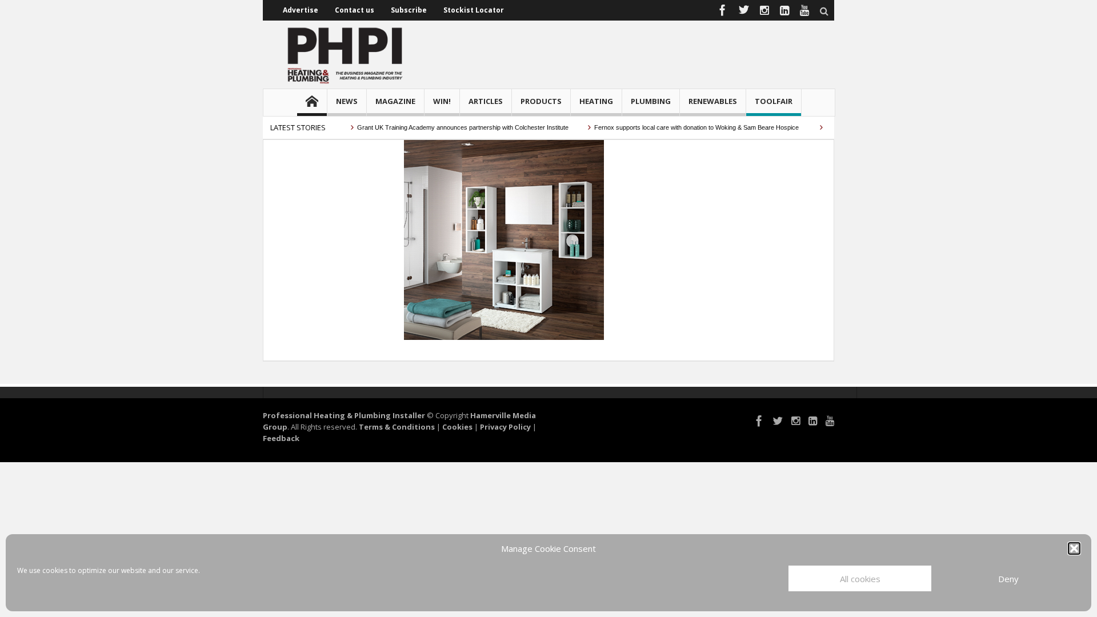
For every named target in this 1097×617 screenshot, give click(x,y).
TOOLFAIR (773, 101)
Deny (1008, 578)
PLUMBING (651, 101)
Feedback (281, 438)
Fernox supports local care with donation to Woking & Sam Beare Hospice (689, 127)
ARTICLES (486, 101)
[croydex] (503, 239)
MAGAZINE (395, 101)
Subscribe (409, 10)
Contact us (354, 10)
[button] (1074, 548)
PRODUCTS (541, 101)
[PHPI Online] (345, 54)
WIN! (442, 101)
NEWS (347, 101)
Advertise (300, 10)
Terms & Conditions (397, 427)
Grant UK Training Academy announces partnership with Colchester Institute (454, 127)
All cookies (860, 578)
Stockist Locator (473, 10)
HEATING (596, 101)
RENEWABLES (712, 101)
